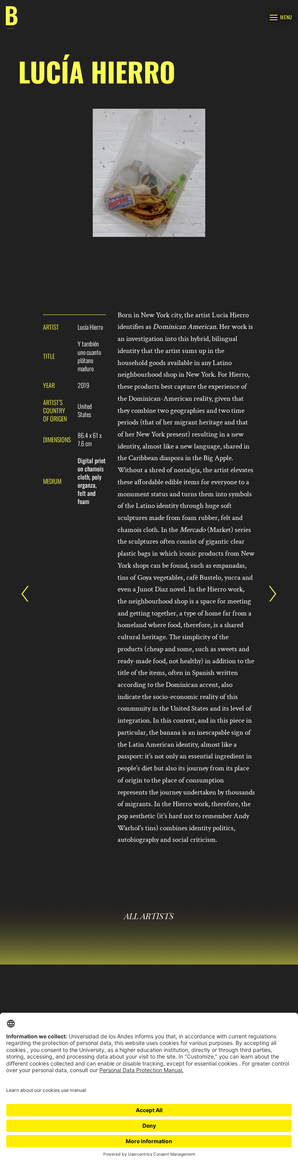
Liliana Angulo (29, 593)
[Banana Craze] (11, 17)
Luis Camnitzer (269, 593)
